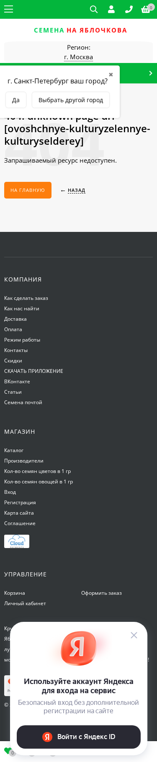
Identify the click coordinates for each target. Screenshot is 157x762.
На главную (27, 190)
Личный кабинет (25, 603)
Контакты (16, 350)
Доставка (15, 318)
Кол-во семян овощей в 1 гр (38, 481)
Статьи (13, 391)
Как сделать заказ (26, 298)
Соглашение (20, 523)
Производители (24, 460)
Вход (10, 491)
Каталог (13, 450)
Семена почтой (23, 402)
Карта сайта (19, 512)
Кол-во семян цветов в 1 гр (37, 471)
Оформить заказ (101, 592)
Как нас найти (21, 308)
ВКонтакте (17, 381)
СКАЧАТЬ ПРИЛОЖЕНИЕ (33, 371)
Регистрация (20, 502)
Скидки (13, 360)
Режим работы (22, 339)
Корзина (14, 592)
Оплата (13, 329)
